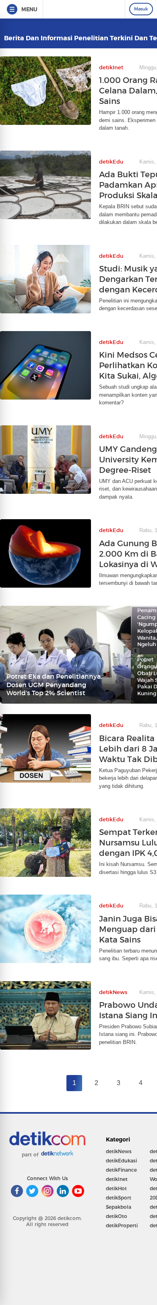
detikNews (119, 1151)
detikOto (116, 1216)
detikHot (116, 1188)
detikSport (118, 1198)
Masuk (141, 9)
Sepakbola (118, 1207)
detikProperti (122, 1225)
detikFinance (121, 1170)
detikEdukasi (121, 1161)
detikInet (117, 1179)
